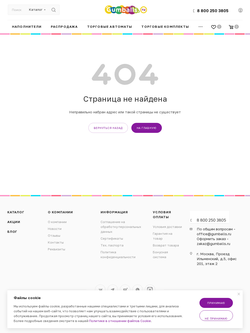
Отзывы (54, 235)
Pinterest (150, 289)
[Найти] (54, 10)
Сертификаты (112, 238)
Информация (114, 212)
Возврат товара (166, 245)
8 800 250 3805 (213, 10)
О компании (60, 212)
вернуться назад (108, 127)
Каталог (15, 212)
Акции (13, 222)
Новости (55, 229)
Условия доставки (167, 227)
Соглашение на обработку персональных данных (121, 227)
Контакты (56, 242)
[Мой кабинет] (240, 11)
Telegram (112, 289)
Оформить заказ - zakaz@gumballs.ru (213, 241)
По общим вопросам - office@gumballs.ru (216, 231)
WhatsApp (137, 289)
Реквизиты (56, 249)
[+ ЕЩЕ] (201, 26)
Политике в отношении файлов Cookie (120, 321)
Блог (12, 232)
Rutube (125, 289)
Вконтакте (100, 289)
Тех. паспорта (112, 245)
